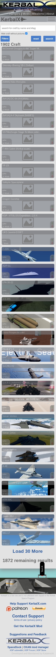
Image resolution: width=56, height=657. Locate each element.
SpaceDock (14, 647)
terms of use (20, 620)
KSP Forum (30, 650)
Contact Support (28, 616)
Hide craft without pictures (13, 33)
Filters (5, 38)
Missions (38, 14)
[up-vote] (52, 56)
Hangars (14, 14)
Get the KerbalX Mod (28, 626)
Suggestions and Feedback (28, 634)
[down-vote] (52, 59)
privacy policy (35, 620)
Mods (26, 14)
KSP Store (41, 650)
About (50, 14)
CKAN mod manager (36, 647)
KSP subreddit (16, 650)
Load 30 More (28, 551)
